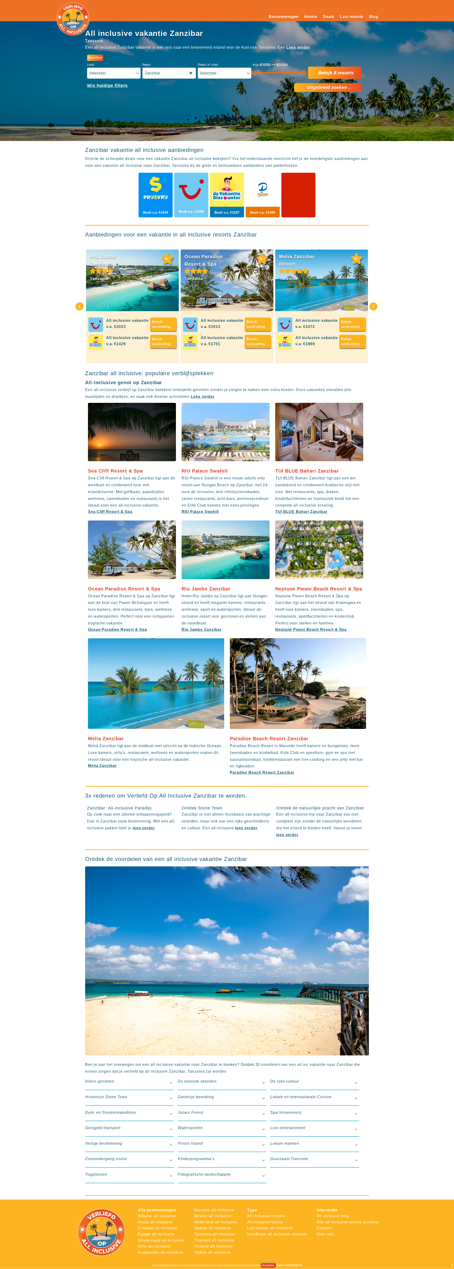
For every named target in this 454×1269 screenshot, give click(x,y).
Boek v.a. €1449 (262, 212)
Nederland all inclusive (216, 1222)
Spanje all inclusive (212, 1228)
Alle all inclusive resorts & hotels (348, 1222)
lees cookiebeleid (289, 1265)
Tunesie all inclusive (213, 1246)
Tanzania (94, 41)
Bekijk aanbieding (161, 324)
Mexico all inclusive (212, 1216)
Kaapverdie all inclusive (160, 1252)
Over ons (325, 1234)
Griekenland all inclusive (161, 1240)
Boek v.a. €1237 (227, 212)
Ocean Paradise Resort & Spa (117, 630)
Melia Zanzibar (102, 766)
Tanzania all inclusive (214, 1234)
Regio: (146, 64)
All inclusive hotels (265, 1222)
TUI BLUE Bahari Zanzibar (301, 512)
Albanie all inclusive (157, 1216)
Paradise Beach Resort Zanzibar (262, 772)
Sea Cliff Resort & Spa (110, 512)
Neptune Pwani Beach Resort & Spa (311, 630)
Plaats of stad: (208, 64)
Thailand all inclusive (214, 1240)
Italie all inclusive (154, 1246)
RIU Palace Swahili (200, 512)
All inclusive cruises (266, 1216)
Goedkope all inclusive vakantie (277, 1234)
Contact (324, 1228)
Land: (91, 64)
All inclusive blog (333, 1216)
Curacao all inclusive (158, 1228)
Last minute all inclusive (270, 1228)
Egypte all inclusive (156, 1234)
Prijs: (256, 65)
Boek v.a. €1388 (191, 211)
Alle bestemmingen (157, 1210)
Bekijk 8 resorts (336, 72)
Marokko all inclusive (214, 1210)
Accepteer (268, 1265)
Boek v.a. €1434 (155, 212)
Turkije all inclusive (212, 1252)
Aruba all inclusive (155, 1222)
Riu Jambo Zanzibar (201, 630)
